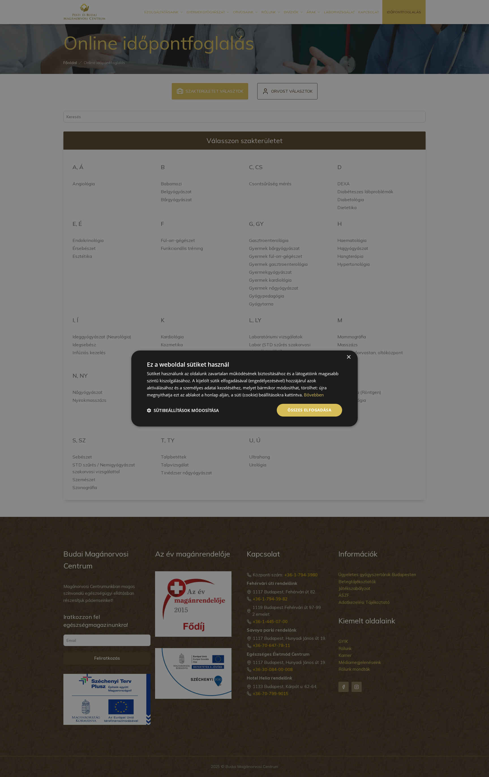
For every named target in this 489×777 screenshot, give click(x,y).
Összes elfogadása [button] (309, 410)
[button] (183, 410)
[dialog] (244, 388)
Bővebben (314, 395)
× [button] (348, 357)
